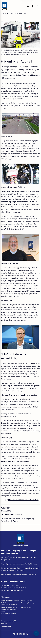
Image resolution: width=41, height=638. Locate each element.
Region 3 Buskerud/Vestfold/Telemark (9, 603)
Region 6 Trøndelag (26, 607)
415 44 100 (5, 590)
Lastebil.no (4, 13)
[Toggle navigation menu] (36, 633)
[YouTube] (17, 634)
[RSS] (27, 634)
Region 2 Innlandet (26, 600)
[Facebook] (14, 634)
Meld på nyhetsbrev (6, 626)
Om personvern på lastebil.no (9, 621)
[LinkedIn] (20, 634)
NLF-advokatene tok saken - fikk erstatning (23, 500)
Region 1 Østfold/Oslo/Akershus (10, 600)
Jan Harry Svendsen (8, 515)
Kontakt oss (4, 623)
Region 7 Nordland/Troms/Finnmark (8, 612)
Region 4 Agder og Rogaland (29, 603)
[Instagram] (24, 634)
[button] (37, 6)
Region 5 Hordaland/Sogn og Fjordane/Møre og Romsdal (9, 608)
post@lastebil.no (16, 590)
